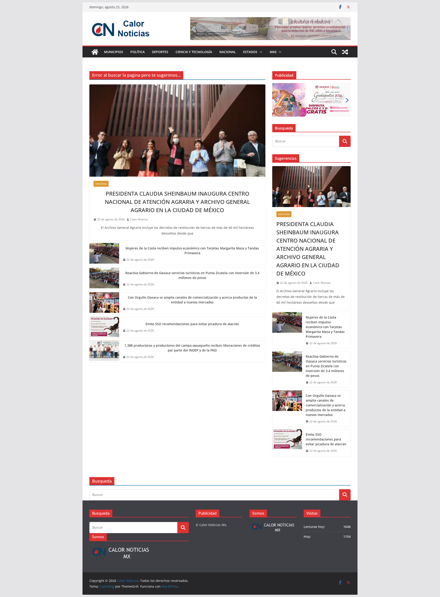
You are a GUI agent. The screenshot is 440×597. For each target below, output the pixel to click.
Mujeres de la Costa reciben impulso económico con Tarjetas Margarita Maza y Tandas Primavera (192, 250)
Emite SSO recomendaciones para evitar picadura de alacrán (192, 324)
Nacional (227, 52)
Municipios (113, 52)
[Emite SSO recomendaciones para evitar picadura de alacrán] (104, 327)
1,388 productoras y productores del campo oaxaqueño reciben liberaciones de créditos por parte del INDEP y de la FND (192, 347)
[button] (259, 52)
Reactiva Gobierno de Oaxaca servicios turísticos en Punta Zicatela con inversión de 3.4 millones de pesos (192, 275)
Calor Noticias (139, 219)
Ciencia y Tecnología (194, 52)
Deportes (160, 52)
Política (137, 52)
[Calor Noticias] (94, 51)
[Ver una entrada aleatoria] (345, 51)
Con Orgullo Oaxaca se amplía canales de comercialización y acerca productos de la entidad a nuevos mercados (192, 299)
